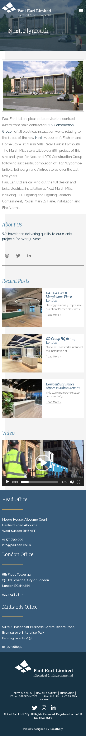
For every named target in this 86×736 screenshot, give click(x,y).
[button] (80, 10)
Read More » (53, 314)
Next (38, 138)
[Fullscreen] (78, 482)
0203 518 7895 (12, 594)
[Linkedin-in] (29, 256)
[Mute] (72, 482)
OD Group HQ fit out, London (60, 340)
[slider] (39, 482)
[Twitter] (18, 256)
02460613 (45, 718)
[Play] (7, 482)
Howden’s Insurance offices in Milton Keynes (63, 386)
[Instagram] (7, 256)
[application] (43, 463)
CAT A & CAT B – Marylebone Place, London (59, 297)
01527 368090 (12, 647)
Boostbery (56, 729)
